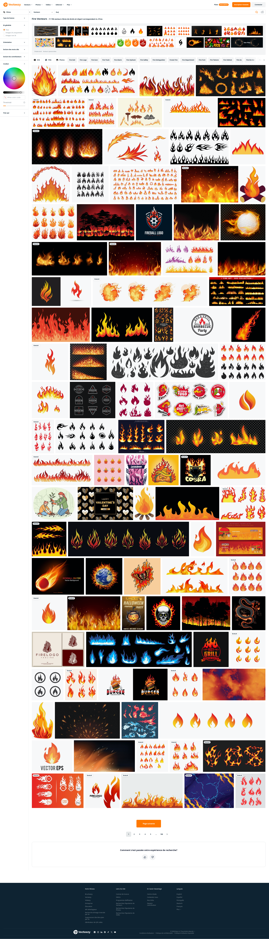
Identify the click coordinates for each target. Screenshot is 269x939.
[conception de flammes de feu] (51, 184)
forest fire (173, 60)
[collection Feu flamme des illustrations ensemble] (58, 112)
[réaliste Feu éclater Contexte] (93, 613)
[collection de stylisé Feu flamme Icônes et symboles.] (86, 436)
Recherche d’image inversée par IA (95, 913)
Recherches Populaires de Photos (125, 909)
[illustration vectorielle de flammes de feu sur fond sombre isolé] (215, 436)
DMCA (118, 897)
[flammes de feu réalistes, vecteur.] (237, 291)
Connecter (258, 5)
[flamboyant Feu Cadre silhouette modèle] (62, 470)
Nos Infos (150, 900)
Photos (38, 5)
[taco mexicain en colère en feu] (163, 470)
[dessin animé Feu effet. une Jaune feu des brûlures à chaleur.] (238, 470)
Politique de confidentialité (164, 933)
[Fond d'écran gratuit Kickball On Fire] (58, 576)
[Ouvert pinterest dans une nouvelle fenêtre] (105, 932)
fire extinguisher (159, 60)
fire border (250, 60)
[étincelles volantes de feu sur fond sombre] (87, 720)
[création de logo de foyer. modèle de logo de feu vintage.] (58, 649)
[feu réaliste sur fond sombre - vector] (104, 756)
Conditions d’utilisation (146, 933)
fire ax (239, 60)
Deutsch (179, 903)
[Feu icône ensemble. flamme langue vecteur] (212, 720)
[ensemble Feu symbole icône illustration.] (81, 684)
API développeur (91, 909)
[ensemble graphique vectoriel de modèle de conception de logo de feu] (247, 649)
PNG (49, 60)
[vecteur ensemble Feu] (101, 112)
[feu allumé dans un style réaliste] (69, 258)
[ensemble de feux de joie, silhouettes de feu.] (135, 400)
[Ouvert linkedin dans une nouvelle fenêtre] (101, 932)
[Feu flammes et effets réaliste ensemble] (230, 80)
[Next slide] (262, 59)
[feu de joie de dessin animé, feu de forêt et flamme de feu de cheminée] (241, 112)
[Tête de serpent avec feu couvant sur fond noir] (195, 470)
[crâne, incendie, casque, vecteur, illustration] (163, 613)
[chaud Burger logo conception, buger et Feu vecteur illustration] (133, 684)
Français (180, 906)
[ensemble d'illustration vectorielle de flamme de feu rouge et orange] (247, 576)
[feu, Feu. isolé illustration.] (144, 503)
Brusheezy (88, 894)
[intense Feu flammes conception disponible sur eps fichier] (44, 80)
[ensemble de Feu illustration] (185, 756)
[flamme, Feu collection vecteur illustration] (185, 684)
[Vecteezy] (12, 5)
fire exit (72, 60)
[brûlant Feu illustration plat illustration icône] (42, 720)
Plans (216, 5)
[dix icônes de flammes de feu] (140, 112)
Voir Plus (247, 43)
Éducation (88, 906)
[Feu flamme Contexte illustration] (61, 325)
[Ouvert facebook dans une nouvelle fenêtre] (95, 932)
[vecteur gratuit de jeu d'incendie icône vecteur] (43, 436)
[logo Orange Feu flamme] (247, 400)
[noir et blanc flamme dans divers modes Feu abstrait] (199, 146)
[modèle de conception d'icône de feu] (49, 613)
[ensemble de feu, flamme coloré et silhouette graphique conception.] (98, 80)
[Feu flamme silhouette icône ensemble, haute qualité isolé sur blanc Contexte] (90, 184)
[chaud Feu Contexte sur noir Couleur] (152, 791)
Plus (68, 5)
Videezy (87, 900)
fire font (202, 60)
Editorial (59, 5)
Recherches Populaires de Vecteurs (125, 904)
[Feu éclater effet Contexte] (209, 184)
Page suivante (149, 823)
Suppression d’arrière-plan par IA (94, 918)
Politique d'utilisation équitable (184, 933)
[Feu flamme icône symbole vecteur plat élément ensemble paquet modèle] (250, 791)
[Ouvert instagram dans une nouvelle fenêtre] (98, 932)
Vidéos (48, 5)
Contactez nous (152, 897)
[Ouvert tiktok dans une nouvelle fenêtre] (108, 932)
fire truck (106, 60)
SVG (38, 60)
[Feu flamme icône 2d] (202, 539)
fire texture (214, 60)
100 (161, 834)
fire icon (94, 60)
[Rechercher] (256, 12)
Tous (7, 30)
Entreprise (88, 903)
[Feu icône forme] (252, 184)
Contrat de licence (122, 894)
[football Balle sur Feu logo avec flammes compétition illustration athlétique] (154, 222)
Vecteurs (27, 5)
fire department (188, 60)
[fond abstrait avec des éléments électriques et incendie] (209, 791)
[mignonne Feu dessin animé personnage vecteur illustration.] (109, 470)
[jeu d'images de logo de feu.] (47, 684)
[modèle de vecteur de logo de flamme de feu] (102, 791)
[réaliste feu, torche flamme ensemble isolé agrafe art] (67, 146)
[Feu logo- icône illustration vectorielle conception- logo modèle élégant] (46, 291)
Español (179, 897)
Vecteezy (88, 897)
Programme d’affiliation (124, 900)
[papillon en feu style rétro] (142, 576)
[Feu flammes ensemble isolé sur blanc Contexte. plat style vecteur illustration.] (243, 503)
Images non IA (11, 35)
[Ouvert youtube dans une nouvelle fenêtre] (115, 932)
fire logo (83, 60)
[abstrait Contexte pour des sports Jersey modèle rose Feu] (136, 470)
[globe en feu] (104, 576)
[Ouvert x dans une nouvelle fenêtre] (111, 932)
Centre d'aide (152, 894)
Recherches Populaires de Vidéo (125, 914)
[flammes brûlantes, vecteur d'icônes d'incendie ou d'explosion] (194, 576)
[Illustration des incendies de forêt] (206, 613)
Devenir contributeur (151, 904)
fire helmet (227, 60)
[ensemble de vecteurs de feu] (144, 184)
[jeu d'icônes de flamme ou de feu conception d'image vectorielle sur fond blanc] (152, 756)
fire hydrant (131, 60)
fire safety (144, 60)
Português (180, 900)
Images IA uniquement (14, 33)
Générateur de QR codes (94, 922)
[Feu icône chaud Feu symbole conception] (58, 791)
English (179, 894)
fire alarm (118, 60)
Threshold (7, 102)
